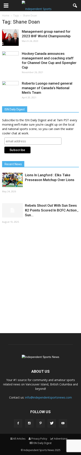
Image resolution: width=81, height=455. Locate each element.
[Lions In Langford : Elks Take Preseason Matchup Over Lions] (12, 180)
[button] (75, 5)
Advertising (60, 438)
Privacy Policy (39, 438)
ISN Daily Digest (42, 443)
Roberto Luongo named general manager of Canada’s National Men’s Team (47, 88)
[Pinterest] (40, 423)
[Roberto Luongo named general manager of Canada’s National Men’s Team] (10, 89)
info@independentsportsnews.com (48, 397)
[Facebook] (18, 423)
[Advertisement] (40, 278)
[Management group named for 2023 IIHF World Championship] (10, 37)
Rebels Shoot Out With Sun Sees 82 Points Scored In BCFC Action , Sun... (51, 210)
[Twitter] (52, 423)
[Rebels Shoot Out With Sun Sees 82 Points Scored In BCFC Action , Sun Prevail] (12, 210)
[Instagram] (29, 423)
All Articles (19, 438)
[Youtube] (63, 423)
